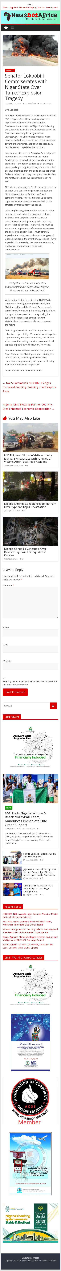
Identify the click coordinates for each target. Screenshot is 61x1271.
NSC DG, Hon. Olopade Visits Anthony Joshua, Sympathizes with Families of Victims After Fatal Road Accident (28, 458)
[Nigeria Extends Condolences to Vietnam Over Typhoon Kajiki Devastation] (30, 473)
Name (6, 627)
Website (7, 660)
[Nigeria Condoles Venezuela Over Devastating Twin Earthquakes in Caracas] (30, 518)
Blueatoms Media (30, 1257)
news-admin (30, 103)
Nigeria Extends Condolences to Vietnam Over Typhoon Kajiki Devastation (30, 505)
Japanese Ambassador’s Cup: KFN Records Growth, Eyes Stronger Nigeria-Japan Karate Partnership (39, 872)
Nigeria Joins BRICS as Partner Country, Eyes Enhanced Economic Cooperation (28, 406)
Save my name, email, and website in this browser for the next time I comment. (30, 683)
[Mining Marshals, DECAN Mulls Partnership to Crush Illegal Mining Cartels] (12, 884)
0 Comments (45, 103)
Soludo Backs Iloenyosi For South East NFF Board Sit (39, 855)
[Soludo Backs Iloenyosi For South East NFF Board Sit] (12, 852)
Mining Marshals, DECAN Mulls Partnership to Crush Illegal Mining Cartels (38, 888)
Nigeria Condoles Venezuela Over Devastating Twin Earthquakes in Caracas (25, 552)
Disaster (9, 70)
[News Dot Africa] (6, 28)
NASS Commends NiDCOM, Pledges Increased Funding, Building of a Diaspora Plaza (29, 387)
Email (5, 644)
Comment (8, 585)
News (8, 808)
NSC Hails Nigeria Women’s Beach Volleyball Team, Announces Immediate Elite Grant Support (26, 819)
